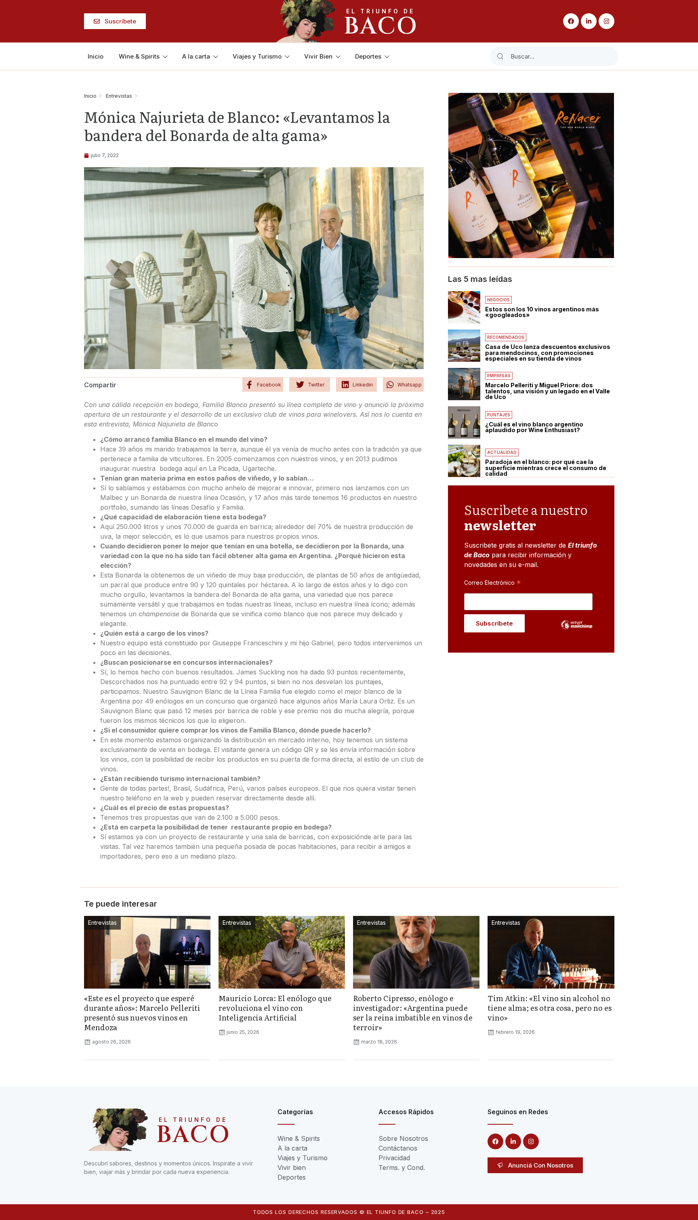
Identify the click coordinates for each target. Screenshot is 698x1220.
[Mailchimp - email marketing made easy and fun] (577, 631)
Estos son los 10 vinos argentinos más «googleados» (542, 312)
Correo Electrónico (492, 582)
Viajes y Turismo (257, 56)
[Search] (500, 56)
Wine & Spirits (139, 56)
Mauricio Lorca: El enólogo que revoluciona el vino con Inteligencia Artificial (275, 1008)
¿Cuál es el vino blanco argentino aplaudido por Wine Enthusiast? (534, 427)
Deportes (368, 56)
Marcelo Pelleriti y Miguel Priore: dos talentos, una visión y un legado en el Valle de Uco (547, 391)
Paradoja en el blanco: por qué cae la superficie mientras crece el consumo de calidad (545, 467)
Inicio (95, 56)
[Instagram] (606, 21)
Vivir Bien (318, 56)
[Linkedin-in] (589, 21)
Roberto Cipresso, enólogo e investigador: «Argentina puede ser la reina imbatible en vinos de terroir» (413, 1013)
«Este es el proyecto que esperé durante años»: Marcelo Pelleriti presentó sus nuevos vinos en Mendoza (142, 1013)
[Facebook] (571, 21)
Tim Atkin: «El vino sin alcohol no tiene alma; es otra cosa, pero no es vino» (550, 1008)
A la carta (196, 56)
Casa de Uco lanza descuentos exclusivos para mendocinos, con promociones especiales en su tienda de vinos (547, 352)
